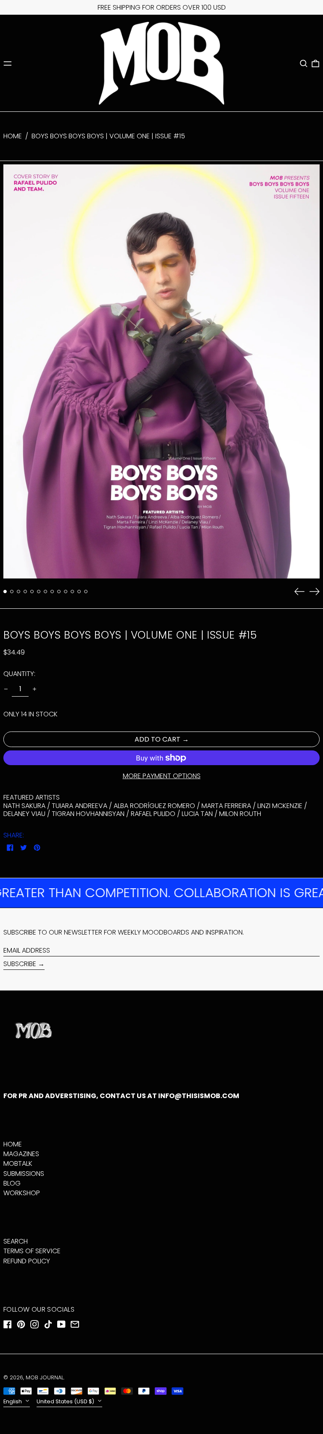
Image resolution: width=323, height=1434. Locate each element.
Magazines (21, 1154)
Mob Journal (45, 1377)
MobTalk (17, 1163)
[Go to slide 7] (45, 591)
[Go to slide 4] (25, 591)
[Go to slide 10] (65, 591)
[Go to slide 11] (72, 591)
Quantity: (19, 674)
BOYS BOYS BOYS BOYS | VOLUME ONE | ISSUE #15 (108, 136)
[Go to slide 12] (79, 591)
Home (12, 136)
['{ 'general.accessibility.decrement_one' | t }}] (6, 689)
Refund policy (26, 1261)
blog (12, 1183)
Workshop (21, 1193)
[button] (303, 63)
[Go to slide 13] (85, 591)
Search (15, 1241)
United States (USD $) (66, 1401)
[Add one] (34, 689)
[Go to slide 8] (52, 591)
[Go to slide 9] (59, 591)
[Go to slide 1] (5, 591)
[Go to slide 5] (32, 591)
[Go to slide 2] (11, 591)
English (13, 1401)
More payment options (162, 776)
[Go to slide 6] (38, 591)
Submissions (23, 1173)
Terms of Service (32, 1251)
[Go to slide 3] (18, 591)
